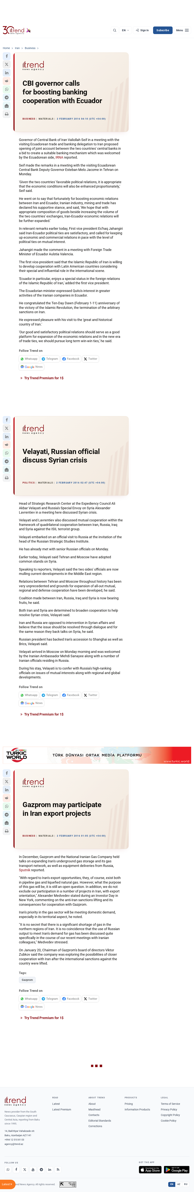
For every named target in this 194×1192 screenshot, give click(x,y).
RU (185, 1184)
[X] (24, 1169)
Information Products (137, 1109)
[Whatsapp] (8, 1169)
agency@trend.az (14, 1144)
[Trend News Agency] (15, 1101)
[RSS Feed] (58, 1169)
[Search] (114, 30)
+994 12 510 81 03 (14, 1139)
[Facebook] (16, 1169)
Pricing (129, 1103)
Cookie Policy (168, 1120)
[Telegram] (41, 1169)
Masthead (94, 1109)
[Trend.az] (17, 30)
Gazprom (27, 979)
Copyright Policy (170, 1114)
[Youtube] (33, 1169)
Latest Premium (61, 1109)
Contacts (93, 1114)
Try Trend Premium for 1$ (43, 378)
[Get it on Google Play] (176, 1169)
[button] (6, 56)
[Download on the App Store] (150, 1169)
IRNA (59, 157)
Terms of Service (170, 1103)
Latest (56, 1103)
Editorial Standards (99, 1120)
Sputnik (24, 870)
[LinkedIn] (49, 1169)
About (92, 1103)
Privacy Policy (169, 1109)
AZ (178, 1184)
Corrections (95, 1126)
